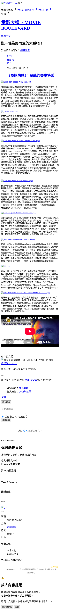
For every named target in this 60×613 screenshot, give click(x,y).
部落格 (10, 59)
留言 (34, 380)
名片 (9, 63)
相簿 (9, 56)
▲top (3, 397)
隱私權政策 (51, 569)
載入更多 (6, 402)
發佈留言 (6, 420)
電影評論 (24, 388)
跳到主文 (5, 36)
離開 (17, 607)
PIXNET (13, 569)
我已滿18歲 (7, 607)
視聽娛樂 (25, 50)
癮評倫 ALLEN (9, 363)
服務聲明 (31, 572)
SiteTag (54, 566)
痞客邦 (28, 380)
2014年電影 (25, 391)
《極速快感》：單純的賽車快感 (30, 75)
